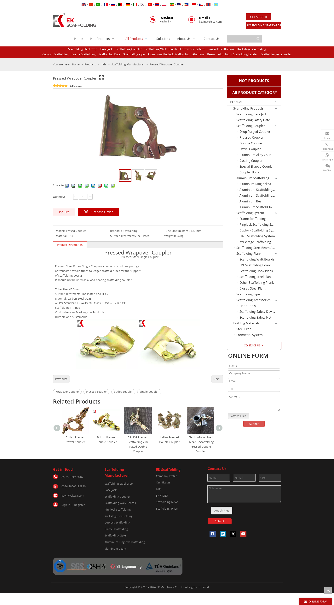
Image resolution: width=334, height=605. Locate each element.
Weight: (169, 236)
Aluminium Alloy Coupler (257, 155)
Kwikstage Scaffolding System (260, 242)
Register (79, 505)
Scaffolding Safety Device (257, 311)
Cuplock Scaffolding (55, 54)
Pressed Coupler (251, 137)
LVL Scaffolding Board (255, 265)
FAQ (158, 489)
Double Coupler (250, 143)
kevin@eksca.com (210, 21)
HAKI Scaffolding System (257, 236)
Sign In (65, 505)
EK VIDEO (162, 495)
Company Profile (166, 476)
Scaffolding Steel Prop (82, 49)
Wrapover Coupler (67, 391)
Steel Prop (243, 329)
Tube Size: (171, 231)
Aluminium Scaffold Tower (258, 207)
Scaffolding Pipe (134, 54)
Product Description (70, 245)
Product (236, 102)
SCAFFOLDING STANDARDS (263, 25)
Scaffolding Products (248, 108)
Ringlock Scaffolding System (259, 224)
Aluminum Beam (203, 54)
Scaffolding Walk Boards (161, 49)
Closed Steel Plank (252, 288)
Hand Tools (247, 306)
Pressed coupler (96, 391)
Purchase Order (101, 212)
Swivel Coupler (250, 149)
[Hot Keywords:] (258, 38)
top (328, 590)
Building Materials (246, 323)
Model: (60, 231)
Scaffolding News (167, 502)
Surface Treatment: (122, 236)
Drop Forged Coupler (254, 131)
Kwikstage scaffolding (251, 49)
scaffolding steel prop (119, 483)
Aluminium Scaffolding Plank (260, 190)
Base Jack (106, 49)
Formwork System (192, 49)
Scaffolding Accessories (276, 54)
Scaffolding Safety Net (255, 317)
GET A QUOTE (259, 17)
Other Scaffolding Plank (256, 282)
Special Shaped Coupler (256, 166)
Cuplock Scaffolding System (259, 230)
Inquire (64, 212)
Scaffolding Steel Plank (255, 277)
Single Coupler (149, 391)
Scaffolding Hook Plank (256, 271)
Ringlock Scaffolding (221, 49)
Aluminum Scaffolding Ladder (238, 54)
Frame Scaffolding (83, 54)
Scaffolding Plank (248, 253)
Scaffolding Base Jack (251, 114)
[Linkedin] (223, 534)
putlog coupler (123, 391)
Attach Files (238, 416)
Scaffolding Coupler (129, 49)
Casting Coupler (251, 161)
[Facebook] (213, 534)
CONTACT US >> (254, 345)
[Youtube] (243, 534)
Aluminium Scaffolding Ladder (260, 195)
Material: (61, 236)
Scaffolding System (250, 213)
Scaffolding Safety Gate (253, 120)
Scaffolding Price (167, 508)
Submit (254, 424)
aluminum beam (115, 548)
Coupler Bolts (249, 172)
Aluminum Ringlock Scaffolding (168, 54)
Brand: (114, 231)
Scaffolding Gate (109, 54)
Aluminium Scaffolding (252, 178)
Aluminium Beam (251, 201)
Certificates (163, 482)
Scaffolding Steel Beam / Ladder (258, 248)
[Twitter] (233, 534)
